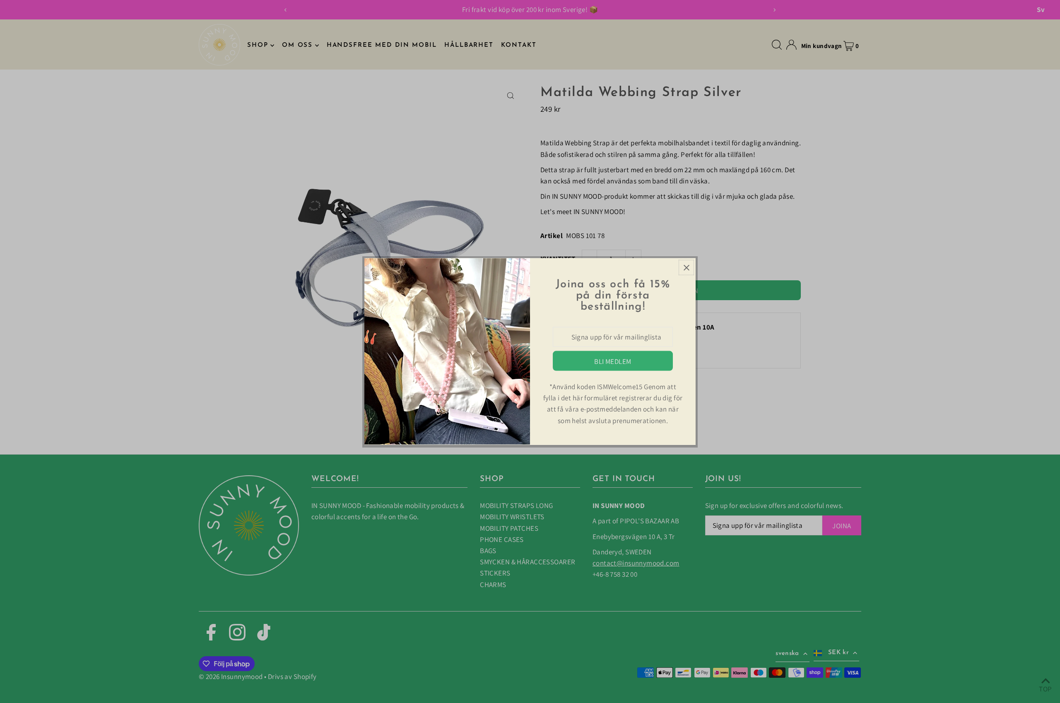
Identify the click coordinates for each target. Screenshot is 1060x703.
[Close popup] (686, 267)
